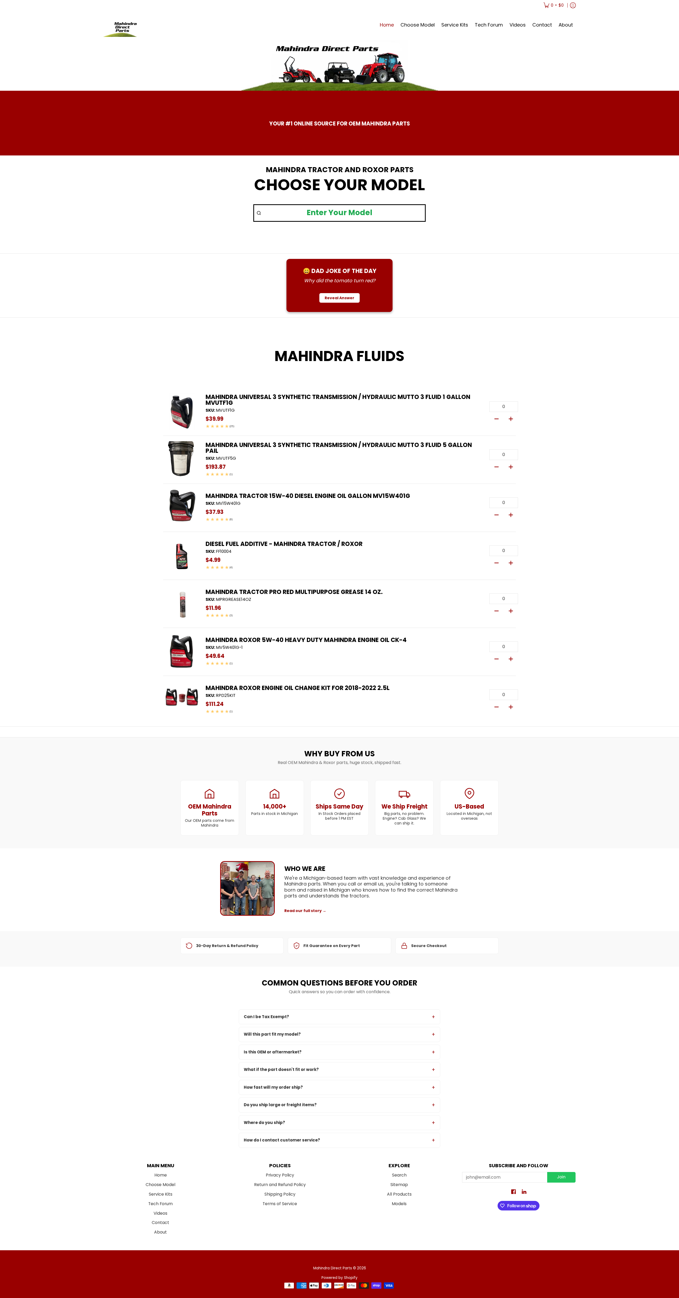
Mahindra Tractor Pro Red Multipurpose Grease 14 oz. (294, 592)
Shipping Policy (279, 1194)
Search (399, 1175)
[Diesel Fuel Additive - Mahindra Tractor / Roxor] (181, 555)
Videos (160, 1213)
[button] (513, 1192)
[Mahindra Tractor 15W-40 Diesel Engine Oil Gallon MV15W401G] (181, 507)
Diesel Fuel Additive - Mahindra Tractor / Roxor (284, 544)
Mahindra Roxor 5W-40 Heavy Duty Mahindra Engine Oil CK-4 (306, 640)
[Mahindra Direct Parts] (123, 25)
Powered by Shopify (339, 1277)
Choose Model (160, 1185)
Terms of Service (280, 1204)
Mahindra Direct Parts (332, 1268)
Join (561, 1177)
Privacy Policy (280, 1175)
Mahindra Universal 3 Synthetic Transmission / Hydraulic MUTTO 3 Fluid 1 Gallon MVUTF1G (338, 400)
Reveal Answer (339, 298)
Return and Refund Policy (280, 1185)
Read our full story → (305, 910)
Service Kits (160, 1194)
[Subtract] (496, 418)
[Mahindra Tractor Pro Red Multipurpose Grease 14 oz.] (181, 603)
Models (399, 1204)
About (160, 1232)
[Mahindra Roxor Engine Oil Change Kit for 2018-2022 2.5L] (181, 699)
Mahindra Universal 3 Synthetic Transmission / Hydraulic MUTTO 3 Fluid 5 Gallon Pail (339, 448)
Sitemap (399, 1185)
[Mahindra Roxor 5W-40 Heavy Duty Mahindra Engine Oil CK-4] (181, 651)
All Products (399, 1194)
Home (160, 1175)
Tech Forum (160, 1204)
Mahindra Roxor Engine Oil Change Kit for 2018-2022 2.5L (298, 688)
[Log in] (573, 5)
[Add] (511, 418)
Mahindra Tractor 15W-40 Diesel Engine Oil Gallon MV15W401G (308, 496)
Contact (160, 1222)
